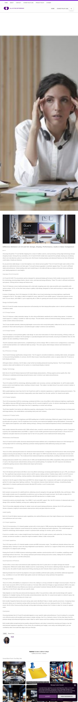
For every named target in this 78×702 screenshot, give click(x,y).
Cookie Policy (53, 699)
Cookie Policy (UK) (28, 2)
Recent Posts (11, 633)
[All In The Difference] (14, 12)
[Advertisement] (39, 23)
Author (4, 633)
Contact (18, 2)
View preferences (67, 696)
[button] (75, 685)
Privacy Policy (60, 699)
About (12, 2)
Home (6, 2)
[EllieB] (7, 643)
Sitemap (49, 2)
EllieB (12, 637)
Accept (47, 696)
